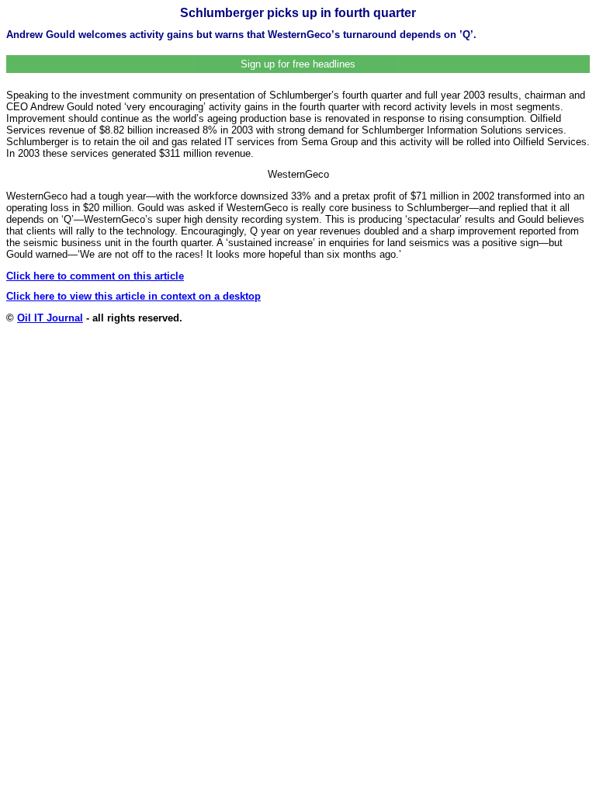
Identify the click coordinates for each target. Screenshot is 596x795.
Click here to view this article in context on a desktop (133, 296)
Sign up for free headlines (298, 64)
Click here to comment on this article (95, 276)
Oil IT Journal (50, 318)
